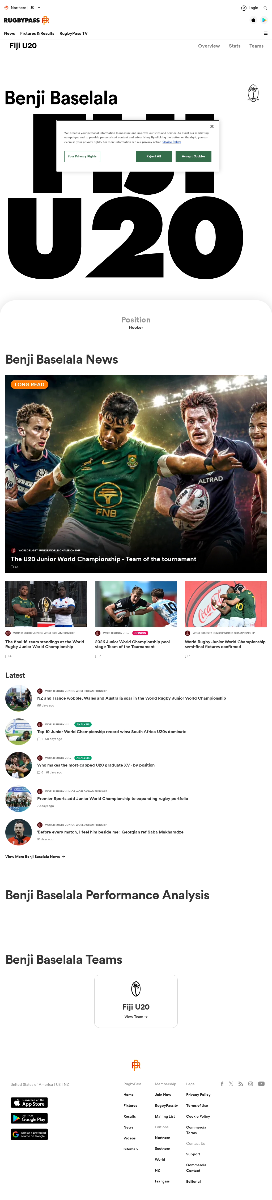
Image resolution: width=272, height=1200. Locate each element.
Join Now (163, 1094)
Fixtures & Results (37, 33)
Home (129, 1094)
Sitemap (131, 1149)
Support (193, 1154)
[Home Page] (26, 20)
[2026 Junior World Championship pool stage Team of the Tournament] (136, 620)
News (9, 33)
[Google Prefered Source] (48, 1135)
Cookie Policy (198, 1116)
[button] (266, 33)
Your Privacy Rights (82, 156)
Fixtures (130, 1105)
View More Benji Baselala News (32, 856)
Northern (162, 1137)
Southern (162, 1148)
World (160, 1159)
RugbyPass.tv (166, 1105)
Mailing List (165, 1116)
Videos (129, 1138)
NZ (157, 1170)
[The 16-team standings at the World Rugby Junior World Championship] (46, 620)
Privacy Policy (198, 1094)
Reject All (154, 156)
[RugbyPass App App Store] (48, 1103)
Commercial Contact (196, 1167)
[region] (137, 146)
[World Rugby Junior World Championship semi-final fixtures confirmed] (226, 620)
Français (162, 1181)
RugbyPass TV (74, 33)
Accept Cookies (193, 156)
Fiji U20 (23, 46)
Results (130, 1116)
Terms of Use (197, 1105)
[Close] (212, 126)
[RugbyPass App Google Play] (48, 1119)
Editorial (193, 1181)
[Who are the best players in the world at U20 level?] (136, 474)
